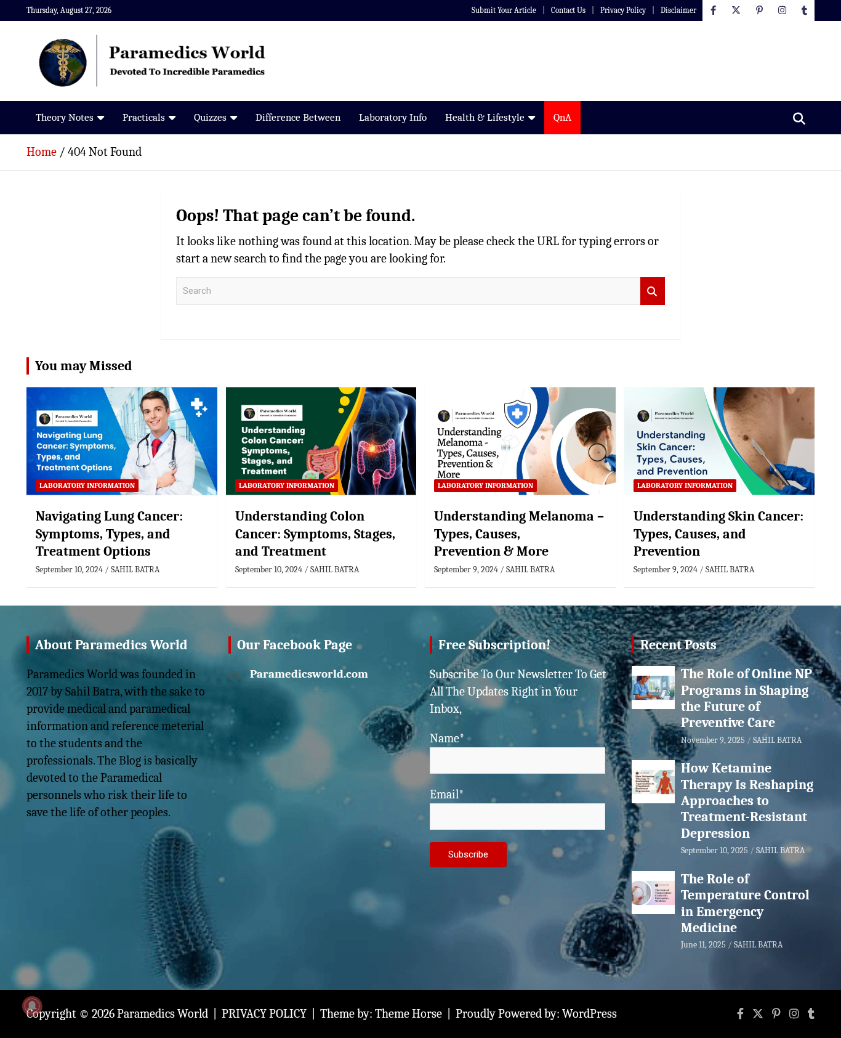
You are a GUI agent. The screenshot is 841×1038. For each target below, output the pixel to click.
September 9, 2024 (466, 569)
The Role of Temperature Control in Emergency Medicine (745, 903)
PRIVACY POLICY (264, 1014)
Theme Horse (408, 1014)
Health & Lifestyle (485, 117)
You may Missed (83, 366)
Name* (447, 738)
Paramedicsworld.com (309, 674)
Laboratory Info (393, 117)
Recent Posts (678, 645)
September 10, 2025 (714, 850)
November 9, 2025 (713, 740)
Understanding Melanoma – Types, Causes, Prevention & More (519, 533)
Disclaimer (678, 10)
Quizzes (210, 117)
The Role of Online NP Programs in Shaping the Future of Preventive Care (746, 698)
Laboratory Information (87, 485)
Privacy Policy (623, 10)
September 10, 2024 (69, 569)
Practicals (144, 117)
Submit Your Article (504, 10)
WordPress (589, 1014)
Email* (447, 794)
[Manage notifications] (32, 1006)
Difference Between (298, 117)
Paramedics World (162, 1014)
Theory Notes (65, 117)
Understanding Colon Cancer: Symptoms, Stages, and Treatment (315, 533)
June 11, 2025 (703, 944)
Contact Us (568, 10)
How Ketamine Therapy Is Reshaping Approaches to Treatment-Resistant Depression (747, 800)
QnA (562, 117)
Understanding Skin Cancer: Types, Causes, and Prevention (718, 533)
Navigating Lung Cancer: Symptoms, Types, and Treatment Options (109, 533)
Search (652, 291)
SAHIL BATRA (135, 569)
